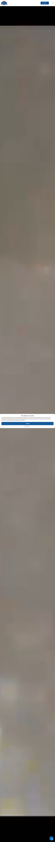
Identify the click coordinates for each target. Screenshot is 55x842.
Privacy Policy (26, 426)
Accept (27, 423)
